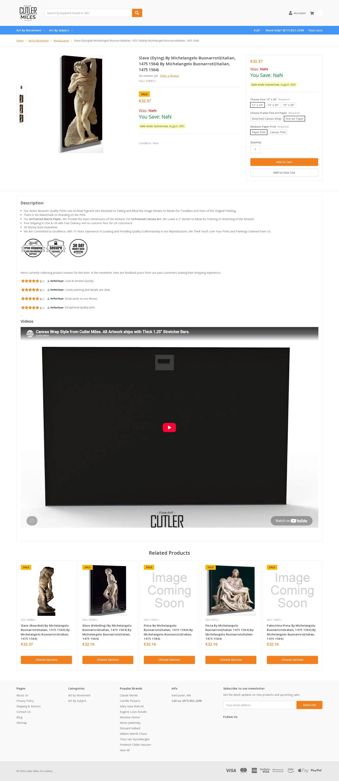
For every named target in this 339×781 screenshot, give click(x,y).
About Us (22, 695)
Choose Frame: (275, 113)
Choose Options (46, 659)
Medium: (269, 126)
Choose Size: (269, 99)
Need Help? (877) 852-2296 (285, 30)
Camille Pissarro (130, 701)
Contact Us (23, 712)
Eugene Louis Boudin (133, 712)
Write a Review (169, 76)
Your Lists (315, 30)
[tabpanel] (46, 615)
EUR (256, 30)
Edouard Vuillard (130, 728)
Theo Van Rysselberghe (135, 739)
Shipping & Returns (28, 706)
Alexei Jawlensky (130, 723)
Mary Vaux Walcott (132, 706)
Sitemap (21, 723)
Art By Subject (59, 30)
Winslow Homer (130, 717)
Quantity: (256, 142)
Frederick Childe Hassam (135, 745)
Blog (19, 717)
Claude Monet (129, 695)
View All (124, 750)
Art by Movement (28, 30)
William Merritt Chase (133, 734)
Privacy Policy (25, 701)
